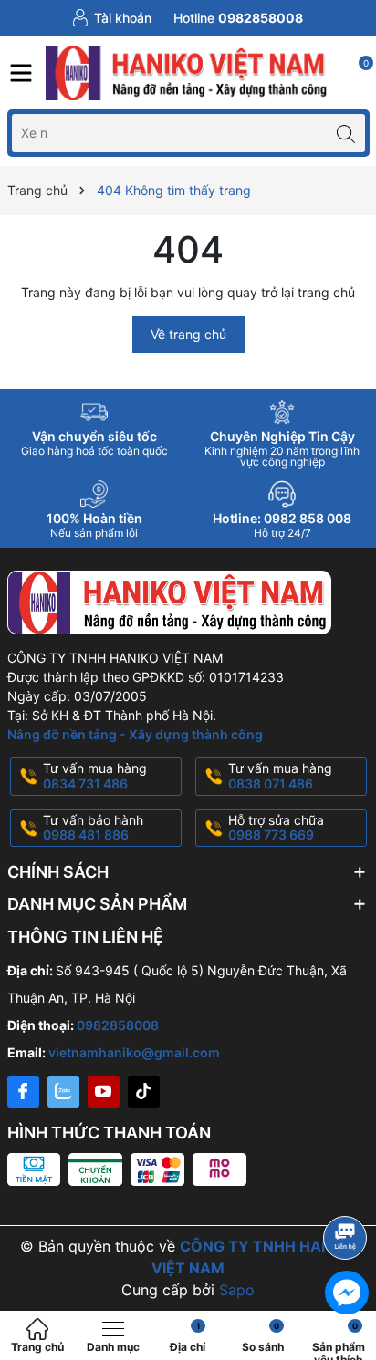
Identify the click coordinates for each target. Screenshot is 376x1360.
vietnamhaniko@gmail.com (134, 1052)
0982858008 (118, 1025)
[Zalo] (63, 1092)
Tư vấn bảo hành (93, 827)
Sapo (237, 1290)
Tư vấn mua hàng (95, 775)
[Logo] (188, 73)
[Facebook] (23, 1092)
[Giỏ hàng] (356, 73)
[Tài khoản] (112, 18)
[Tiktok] (144, 1092)
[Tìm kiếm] (346, 132)
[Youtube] (104, 1092)
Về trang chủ (188, 334)
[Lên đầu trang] (348, 1189)
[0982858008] (238, 18)
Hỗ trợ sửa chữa (276, 827)
